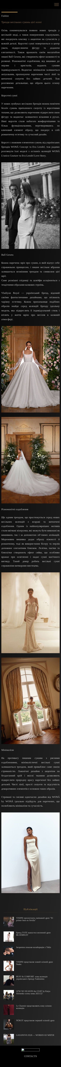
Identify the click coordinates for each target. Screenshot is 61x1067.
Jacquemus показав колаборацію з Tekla (33, 947)
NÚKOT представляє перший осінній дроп (35, 1020)
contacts (30, 1056)
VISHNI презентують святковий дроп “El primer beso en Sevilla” (34, 919)
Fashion (5, 16)
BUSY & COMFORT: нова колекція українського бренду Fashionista (31, 978)
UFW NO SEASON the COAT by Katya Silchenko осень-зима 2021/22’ (33, 992)
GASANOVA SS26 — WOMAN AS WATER (35, 1035)
